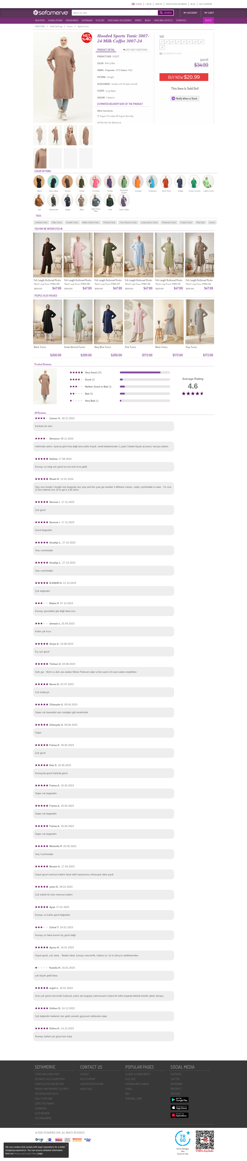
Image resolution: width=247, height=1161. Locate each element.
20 (201, 41)
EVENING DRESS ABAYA (137, 1083)
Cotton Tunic (186, 222)
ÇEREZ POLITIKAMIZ (44, 1103)
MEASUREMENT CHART (172, 53)
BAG (127, 1093)
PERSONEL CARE (133, 1098)
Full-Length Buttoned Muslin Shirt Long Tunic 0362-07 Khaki (108, 284)
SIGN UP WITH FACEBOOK (176, 4)
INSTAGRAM (176, 1083)
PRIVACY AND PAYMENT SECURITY (52, 1088)
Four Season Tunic (128, 222)
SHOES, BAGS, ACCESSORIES (119, 20)
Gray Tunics (191, 347)
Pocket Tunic (109, 222)
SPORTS (138, 20)
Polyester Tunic (169, 222)
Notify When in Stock (186, 98)
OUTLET (208, 20)
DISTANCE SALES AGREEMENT (50, 1079)
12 (178, 41)
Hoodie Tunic (72, 222)
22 (162, 47)
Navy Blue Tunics (103, 347)
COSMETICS (181, 20)
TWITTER (175, 1079)
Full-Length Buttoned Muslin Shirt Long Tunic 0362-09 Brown (47, 284)
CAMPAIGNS (41, 1108)
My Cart (209, 12)
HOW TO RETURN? (43, 1098)
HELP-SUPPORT (205, 4)
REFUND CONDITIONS (137, 49)
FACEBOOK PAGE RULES (47, 1093)
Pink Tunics (130, 347)
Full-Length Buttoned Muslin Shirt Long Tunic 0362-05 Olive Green (168, 284)
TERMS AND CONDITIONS (47, 1074)
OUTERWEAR (87, 20)
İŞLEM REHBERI (42, 1113)
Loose (212, 222)
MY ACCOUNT (190, 12)
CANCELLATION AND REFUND (49, 1083)
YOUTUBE (175, 1093)
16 (189, 41)
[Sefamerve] (51, 12)
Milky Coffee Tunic (91, 222)
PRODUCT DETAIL (106, 49)
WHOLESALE (86, 1088)
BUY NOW (184, 77)
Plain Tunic (57, 222)
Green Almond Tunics (74, 347)
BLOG (193, 4)
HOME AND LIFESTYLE (163, 20)
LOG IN (148, 4)
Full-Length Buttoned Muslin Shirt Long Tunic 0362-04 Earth (199, 284)
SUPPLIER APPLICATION (91, 1083)
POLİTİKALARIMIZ (43, 1118)
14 (184, 41)
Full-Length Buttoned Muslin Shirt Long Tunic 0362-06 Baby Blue (138, 284)
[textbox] (111, 13)
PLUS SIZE (100, 20)
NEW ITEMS (40, 20)
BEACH (148, 20)
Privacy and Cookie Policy (26, 1153)
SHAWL (129, 1088)
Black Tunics (40, 347)
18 (195, 41)
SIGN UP (158, 4)
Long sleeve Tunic (149, 222)
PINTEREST (176, 1088)
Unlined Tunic (41, 222)
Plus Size (201, 222)
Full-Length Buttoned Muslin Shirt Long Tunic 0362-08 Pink (77, 284)
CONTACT (85, 1074)
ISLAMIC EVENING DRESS (137, 1074)
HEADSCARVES (72, 20)
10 (172, 41)
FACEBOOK (176, 1074)
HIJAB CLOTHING (55, 20)
